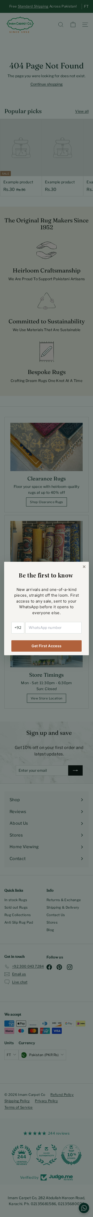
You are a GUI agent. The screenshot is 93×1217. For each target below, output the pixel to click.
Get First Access (47, 646)
